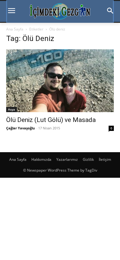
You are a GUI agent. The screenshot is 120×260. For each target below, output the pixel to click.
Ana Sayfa (14, 29)
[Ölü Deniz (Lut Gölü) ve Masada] (60, 80)
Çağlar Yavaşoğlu (20, 128)
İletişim (105, 159)
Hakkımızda (41, 159)
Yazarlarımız (67, 159)
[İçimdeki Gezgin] (60, 11)
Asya (11, 109)
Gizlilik (88, 159)
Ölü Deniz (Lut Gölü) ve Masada (51, 120)
